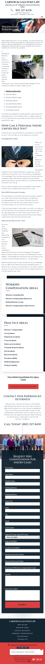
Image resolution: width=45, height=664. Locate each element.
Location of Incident (12, 548)
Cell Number (9, 528)
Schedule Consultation (23, 386)
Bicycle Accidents (10, 355)
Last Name (9, 474)
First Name (9, 468)
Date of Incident (11, 541)
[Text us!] (37, 660)
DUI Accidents (9, 351)
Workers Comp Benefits (15, 295)
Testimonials (22, 636)
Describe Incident (11, 589)
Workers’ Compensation (13, 330)
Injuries (8, 574)
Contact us (22, 639)
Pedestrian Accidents (12, 337)
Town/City (9, 501)
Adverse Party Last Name (14, 561)
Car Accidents (9, 333)
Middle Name (10, 481)
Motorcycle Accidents (12, 344)
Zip (6, 514)
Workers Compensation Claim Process (20, 306)
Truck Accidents (10, 340)
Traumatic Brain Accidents (14, 347)
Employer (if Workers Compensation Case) (20, 568)
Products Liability (10, 365)
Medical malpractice (13, 91)
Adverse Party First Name (14, 554)
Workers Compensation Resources (19, 298)
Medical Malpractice (11, 362)
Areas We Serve (22, 627)
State (7, 508)
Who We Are (23, 625)
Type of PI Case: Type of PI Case (16, 534)
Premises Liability (10, 358)
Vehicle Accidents (22, 630)
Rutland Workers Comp (14, 302)
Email (7, 521)
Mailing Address (11, 488)
